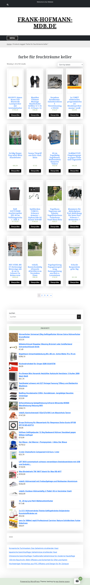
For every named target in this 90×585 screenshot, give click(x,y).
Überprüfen (15, 115)
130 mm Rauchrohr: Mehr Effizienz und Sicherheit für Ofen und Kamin (38, 560)
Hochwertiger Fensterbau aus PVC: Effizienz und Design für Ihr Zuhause (39, 563)
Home (9, 44)
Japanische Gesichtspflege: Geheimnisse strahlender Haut (33, 552)
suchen (12, 313)
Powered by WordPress (30, 581)
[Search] (79, 316)
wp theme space (62, 581)
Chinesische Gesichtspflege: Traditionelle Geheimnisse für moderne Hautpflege (42, 556)
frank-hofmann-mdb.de (45, 22)
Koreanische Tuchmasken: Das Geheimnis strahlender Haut (33, 548)
